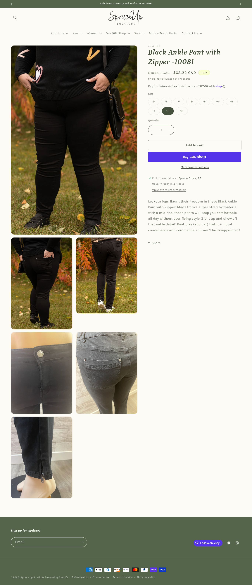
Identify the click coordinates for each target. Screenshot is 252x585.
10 (220, 102)
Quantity (154, 120)
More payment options (195, 166)
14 (156, 112)
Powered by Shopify (56, 577)
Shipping (154, 78)
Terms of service (123, 577)
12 (234, 102)
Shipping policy (146, 577)
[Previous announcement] (11, 4)
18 (184, 112)
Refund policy (80, 577)
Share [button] (156, 243)
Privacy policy (100, 577)
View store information (169, 190)
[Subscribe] (82, 542)
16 (167, 111)
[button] (15, 17)
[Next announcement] (241, 4)
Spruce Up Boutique (32, 577)
